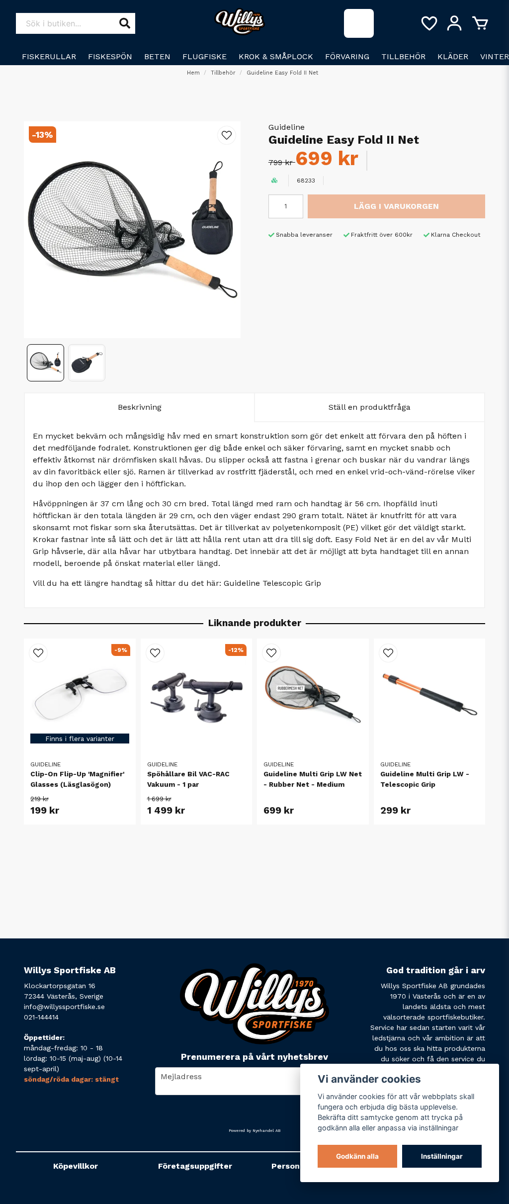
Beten (157, 56)
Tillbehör (403, 56)
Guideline (286, 127)
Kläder (452, 56)
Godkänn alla (357, 1156)
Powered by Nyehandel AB (254, 1130)
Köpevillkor (75, 1166)
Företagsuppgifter (195, 1166)
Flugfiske (204, 56)
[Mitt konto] (454, 23)
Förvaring (347, 56)
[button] (227, 135)
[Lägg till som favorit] (428, 23)
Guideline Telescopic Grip (272, 583)
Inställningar (442, 1156)
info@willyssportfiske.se (64, 1007)
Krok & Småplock (276, 56)
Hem (193, 73)
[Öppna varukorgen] (480, 23)
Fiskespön (110, 56)
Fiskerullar (49, 56)
